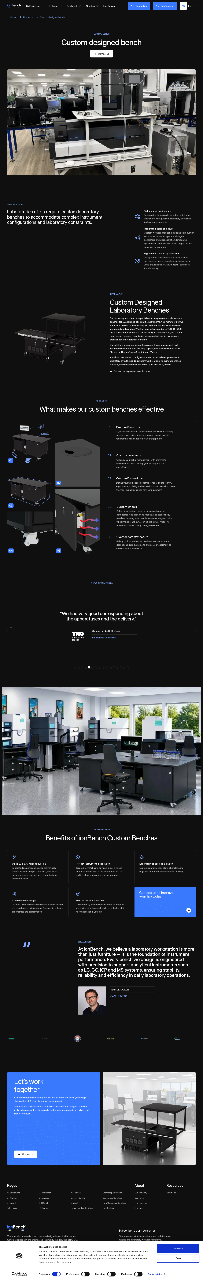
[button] (75, 667)
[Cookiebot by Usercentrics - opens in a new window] (19, 1274)
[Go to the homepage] (16, 1228)
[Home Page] (14, 6)
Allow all (178, 1248)
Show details (155, 1274)
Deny (178, 1258)
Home (13, 17)
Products (28, 17)
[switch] (85, 1274)
